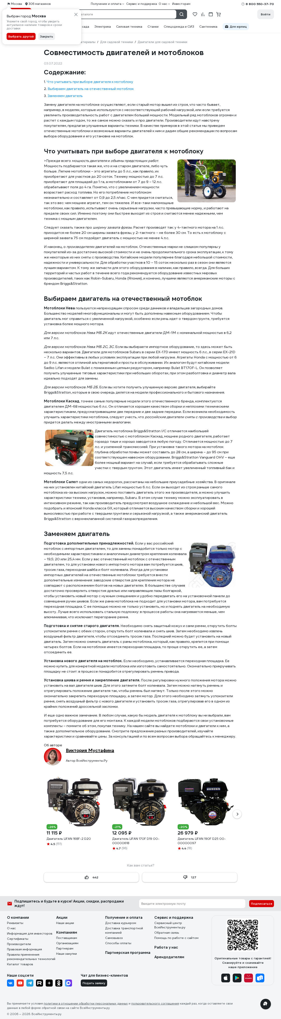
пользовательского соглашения (155, 1003)
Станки (153, 27)
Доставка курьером (120, 923)
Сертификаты (17, 939)
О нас (11, 928)
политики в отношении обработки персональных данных (86, 1003)
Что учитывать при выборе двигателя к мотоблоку (90, 81)
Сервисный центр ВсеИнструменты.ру (170, 925)
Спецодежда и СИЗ (179, 27)
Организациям (67, 943)
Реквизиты (15, 923)
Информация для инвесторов (29, 933)
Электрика (102, 27)
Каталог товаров (20, 964)
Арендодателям (169, 957)
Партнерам (64, 948)
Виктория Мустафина (90, 750)
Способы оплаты (118, 943)
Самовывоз (114, 938)
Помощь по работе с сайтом (176, 938)
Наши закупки (66, 954)
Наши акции (65, 923)
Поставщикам (66, 938)
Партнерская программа (127, 952)
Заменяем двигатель (65, 95)
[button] (237, 814)
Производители (19, 944)
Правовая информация (24, 949)
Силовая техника (129, 27)
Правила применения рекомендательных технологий (31, 957)
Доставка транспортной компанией (124, 930)
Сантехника (208, 27)
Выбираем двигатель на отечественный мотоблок (91, 88)
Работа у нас (166, 947)
